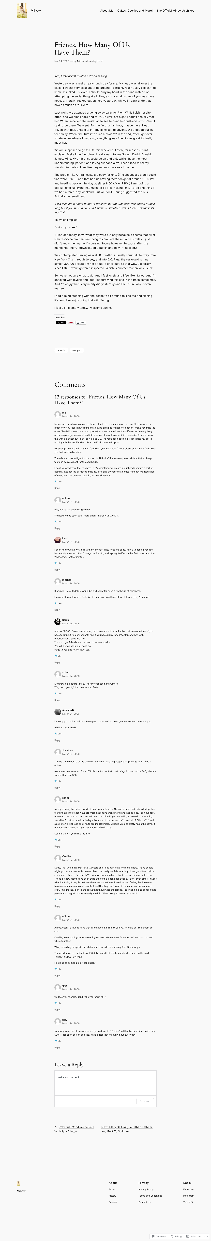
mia (64, 412)
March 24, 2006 (71, 416)
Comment (145, 1101)
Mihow (36, 10)
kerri (65, 538)
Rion (120, 112)
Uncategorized (95, 61)
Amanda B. (68, 710)
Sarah (65, 619)
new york (77, 350)
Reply (57, 488)
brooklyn (61, 350)
